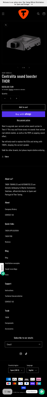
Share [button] (7, 156)
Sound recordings (11, 269)
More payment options (23, 120)
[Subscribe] (39, 344)
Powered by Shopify (29, 392)
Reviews (8, 241)
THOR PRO (8, 236)
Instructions (9, 290)
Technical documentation (13, 296)
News (7, 274)
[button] (3, 14)
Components (9, 323)
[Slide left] (18, 67)
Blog (6, 257)
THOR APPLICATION (12, 230)
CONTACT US (9, 214)
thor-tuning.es (20, 392)
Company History (11, 209)
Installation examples (12, 263)
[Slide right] (29, 67)
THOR (7, 317)
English (31, 370)
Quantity (4, 93)
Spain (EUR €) (14, 370)
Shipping (11, 89)
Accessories (9, 328)
